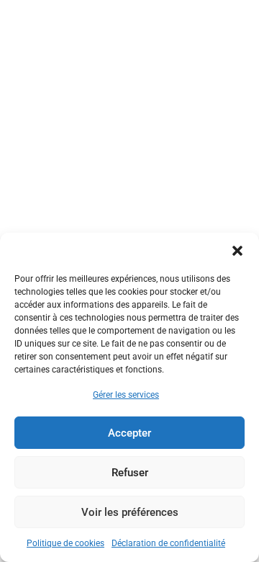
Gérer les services (126, 395)
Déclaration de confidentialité (168, 543)
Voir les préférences (129, 512)
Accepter (129, 433)
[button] (237, 251)
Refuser (130, 472)
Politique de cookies (65, 543)
